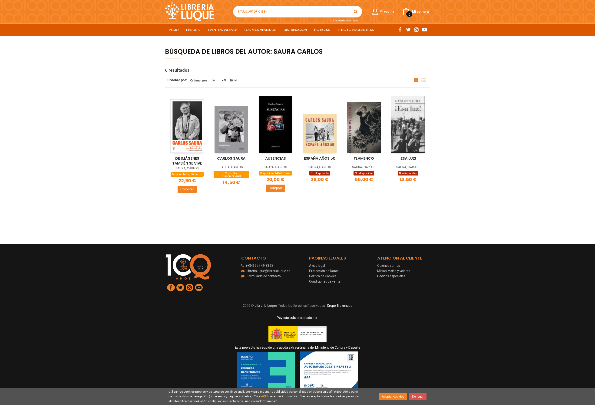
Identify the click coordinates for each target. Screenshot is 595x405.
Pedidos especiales (391, 276)
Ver (223, 80)
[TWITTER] (408, 29)
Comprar (187, 189)
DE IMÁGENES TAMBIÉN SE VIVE (187, 161)
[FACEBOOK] (400, 29)
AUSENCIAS (275, 158)
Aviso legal (317, 265)
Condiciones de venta (324, 281)
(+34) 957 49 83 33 (260, 265)
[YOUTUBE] (424, 29)
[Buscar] (355, 11)
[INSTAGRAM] (416, 29)
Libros (192, 29)
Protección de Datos (324, 271)
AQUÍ (264, 396)
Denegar (417, 396)
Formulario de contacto (264, 276)
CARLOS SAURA (231, 158)
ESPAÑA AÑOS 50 (319, 158)
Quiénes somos (388, 265)
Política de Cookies (323, 276)
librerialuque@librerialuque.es (268, 271)
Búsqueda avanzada (345, 20)
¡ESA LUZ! (408, 158)
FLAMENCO (364, 158)
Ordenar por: (177, 80)
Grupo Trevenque (339, 305)
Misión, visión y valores (393, 271)
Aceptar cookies (393, 396)
